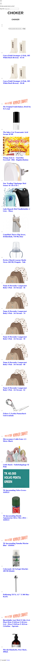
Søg (24, 28)
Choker (8, 660)
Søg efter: (2, 8)
